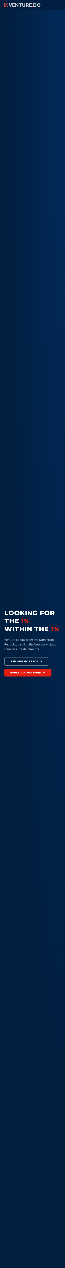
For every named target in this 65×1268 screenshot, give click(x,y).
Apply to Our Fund (25, 672)
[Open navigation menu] (58, 5)
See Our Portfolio (26, 661)
